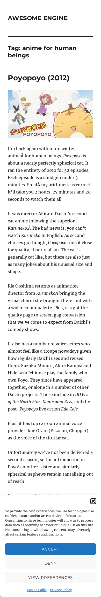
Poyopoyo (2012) (38, 77)
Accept (50, 549)
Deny (51, 563)
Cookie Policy (37, 590)
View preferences (50, 577)
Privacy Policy (61, 590)
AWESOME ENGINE (38, 18)
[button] (93, 501)
